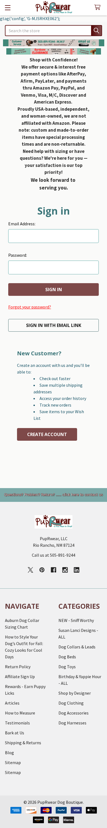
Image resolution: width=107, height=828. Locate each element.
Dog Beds (67, 656)
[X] (30, 570)
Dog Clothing (71, 703)
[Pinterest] (42, 570)
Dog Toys (67, 666)
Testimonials (17, 723)
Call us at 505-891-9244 (53, 555)
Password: (17, 255)
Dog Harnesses (72, 723)
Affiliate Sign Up (20, 676)
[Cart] (98, 7)
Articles (12, 703)
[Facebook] (53, 570)
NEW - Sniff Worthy (76, 620)
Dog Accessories (73, 713)
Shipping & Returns (23, 742)
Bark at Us (14, 732)
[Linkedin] (76, 570)
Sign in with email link (53, 325)
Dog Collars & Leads (76, 647)
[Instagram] (65, 570)
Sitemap (13, 762)
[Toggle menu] (7, 7)
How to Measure (20, 713)
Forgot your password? (29, 307)
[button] (53, 42)
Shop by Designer (74, 693)
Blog (9, 752)
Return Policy (17, 666)
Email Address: (21, 223)
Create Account (47, 434)
